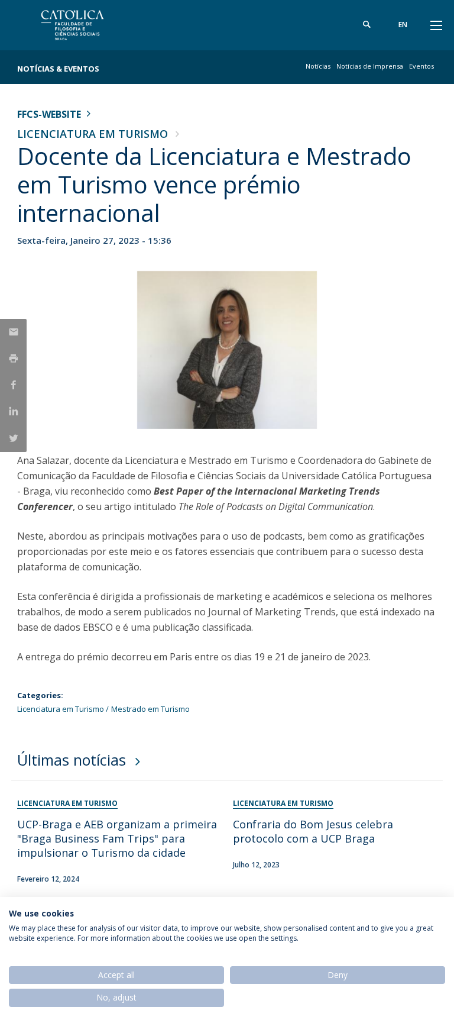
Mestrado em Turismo (150, 708)
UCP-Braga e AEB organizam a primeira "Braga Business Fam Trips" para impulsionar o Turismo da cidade (117, 838)
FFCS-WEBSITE (49, 114)
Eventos (421, 66)
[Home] (91, 25)
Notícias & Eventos (58, 68)
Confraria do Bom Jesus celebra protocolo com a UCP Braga (313, 831)
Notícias (318, 66)
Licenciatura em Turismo (92, 134)
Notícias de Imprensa (369, 66)
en (402, 25)
